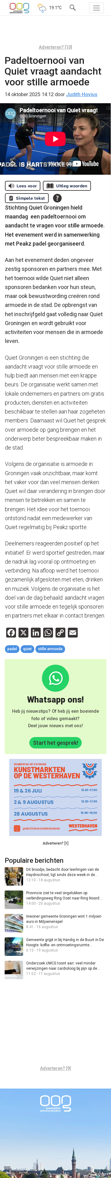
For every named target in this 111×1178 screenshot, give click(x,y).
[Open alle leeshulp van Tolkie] (57, 198)
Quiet (27, 649)
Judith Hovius (81, 94)
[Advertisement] (55, 32)
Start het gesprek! (55, 743)
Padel (12, 649)
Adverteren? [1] (55, 843)
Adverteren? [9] (55, 1068)
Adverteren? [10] (55, 47)
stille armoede (50, 649)
